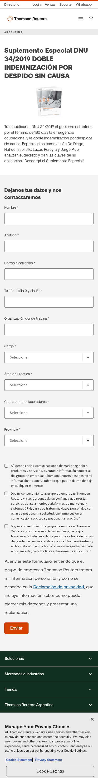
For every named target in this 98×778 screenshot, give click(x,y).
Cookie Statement (19, 760)
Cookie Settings (50, 771)
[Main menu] (81, 19)
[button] (49, 658)
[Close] (92, 719)
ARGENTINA (13, 32)
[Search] (91, 18)
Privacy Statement (47, 760)
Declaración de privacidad (58, 586)
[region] (49, 745)
